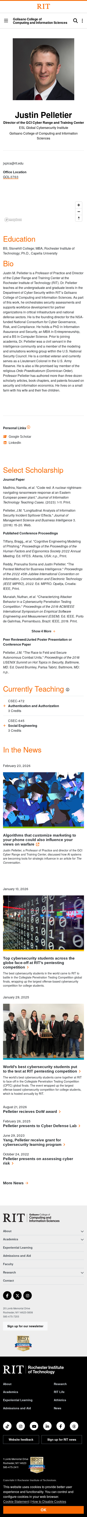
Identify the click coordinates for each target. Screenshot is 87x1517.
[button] (6, 21)
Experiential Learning (18, 1247)
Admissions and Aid (17, 1256)
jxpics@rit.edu (13, 163)
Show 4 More (41, 631)
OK (43, 1510)
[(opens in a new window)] (7, 1295)
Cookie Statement (16, 1501)
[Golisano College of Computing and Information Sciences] (31, 1218)
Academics (10, 1392)
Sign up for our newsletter (25, 1326)
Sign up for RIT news (61, 1439)
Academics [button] (10, 1239)
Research (60, 1384)
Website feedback (21, 1439)
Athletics (60, 1400)
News (57, 1408)
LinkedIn (15, 442)
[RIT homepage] (33, 1370)
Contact (8, 1280)
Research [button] (9, 1272)
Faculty (8, 1264)
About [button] (7, 1231)
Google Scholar (20, 436)
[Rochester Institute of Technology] (43, 6)
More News (13, 1183)
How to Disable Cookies (48, 1501)
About (7, 1384)
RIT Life (59, 1392)
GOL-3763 (10, 176)
